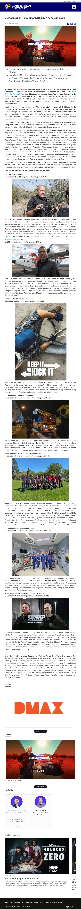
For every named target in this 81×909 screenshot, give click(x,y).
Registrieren (67, 1)
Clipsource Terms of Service (35, 902)
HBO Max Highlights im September (22, 878)
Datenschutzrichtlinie (13, 906)
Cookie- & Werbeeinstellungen (54, 902)
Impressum (26, 906)
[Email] (16, 827)
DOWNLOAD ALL (40, 731)
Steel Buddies (10, 240)
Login (74, 1)
